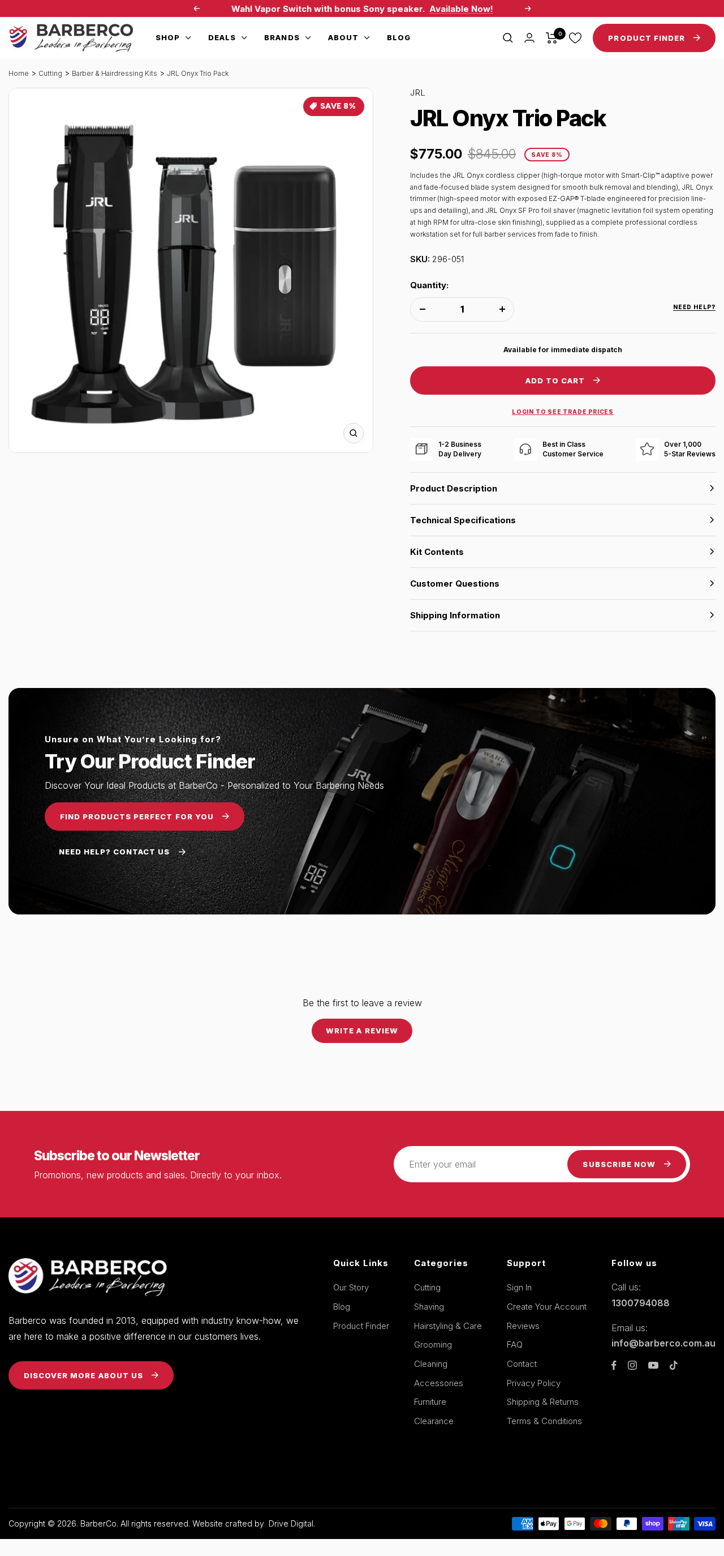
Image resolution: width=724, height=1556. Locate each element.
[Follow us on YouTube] (653, 1365)
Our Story (351, 1287)
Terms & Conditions (544, 1421)
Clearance (434, 1421)
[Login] (529, 37)
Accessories (438, 1383)
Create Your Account (547, 1306)
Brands (281, 37)
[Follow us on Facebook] (614, 1365)
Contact (522, 1363)
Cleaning (430, 1363)
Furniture (430, 1401)
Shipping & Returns (543, 1401)
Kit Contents (437, 551)
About (343, 37)
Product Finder (361, 1325)
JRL (418, 92)
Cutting (50, 73)
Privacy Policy (534, 1383)
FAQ (515, 1344)
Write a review (362, 1030)
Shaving (429, 1306)
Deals (222, 37)
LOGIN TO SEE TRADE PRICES (563, 411)
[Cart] (552, 38)
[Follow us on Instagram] (632, 1365)
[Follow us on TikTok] (674, 1365)
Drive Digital (291, 1523)
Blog (399, 37)
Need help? (694, 306)
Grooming (433, 1344)
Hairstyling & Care (448, 1325)
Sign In (519, 1287)
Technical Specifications (463, 520)
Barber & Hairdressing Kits (114, 73)
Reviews (523, 1325)
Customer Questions (454, 583)
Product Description (453, 488)
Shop (168, 37)
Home (18, 73)
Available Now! (461, 9)
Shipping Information (455, 615)
